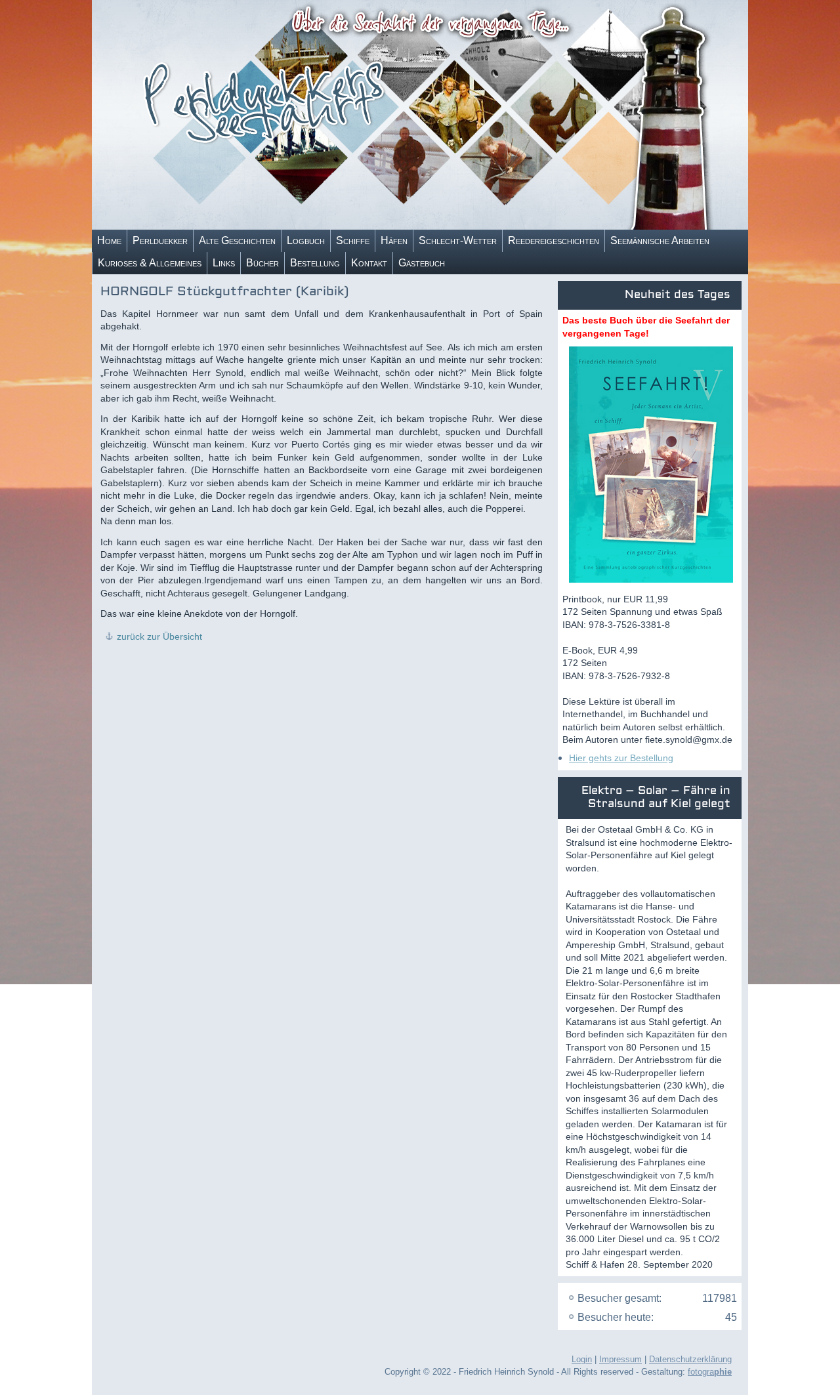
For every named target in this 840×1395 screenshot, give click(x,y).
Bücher (262, 262)
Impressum (620, 1359)
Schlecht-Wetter (458, 240)
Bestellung (315, 262)
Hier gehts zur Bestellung (621, 758)
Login (582, 1359)
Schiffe (352, 240)
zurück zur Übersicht (159, 636)
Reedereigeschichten (553, 240)
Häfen (394, 240)
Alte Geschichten (237, 240)
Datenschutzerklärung (690, 1359)
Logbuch (306, 240)
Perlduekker (160, 240)
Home (109, 240)
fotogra (710, 1372)
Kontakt (369, 262)
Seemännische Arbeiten (659, 240)
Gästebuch (421, 262)
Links (224, 262)
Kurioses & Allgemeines (149, 262)
